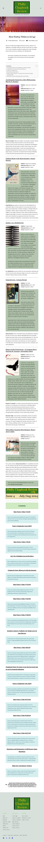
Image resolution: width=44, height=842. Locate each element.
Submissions (5, 823)
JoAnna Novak (15, 784)
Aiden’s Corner (25, 819)
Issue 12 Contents (16, 819)
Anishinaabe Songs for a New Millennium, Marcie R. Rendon (19, 67)
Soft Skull (25, 785)
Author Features (16, 823)
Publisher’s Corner (26, 817)
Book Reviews (15, 821)
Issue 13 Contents (16, 817)
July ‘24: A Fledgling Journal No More (22, 556)
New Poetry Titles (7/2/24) (22, 512)
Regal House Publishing (29, 785)
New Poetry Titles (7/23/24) (22, 599)
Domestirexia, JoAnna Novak (12, 72)
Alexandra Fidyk (12, 782)
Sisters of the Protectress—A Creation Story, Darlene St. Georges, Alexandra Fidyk (20, 74)
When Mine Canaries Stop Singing (30, 786)
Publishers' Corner (34, 40)
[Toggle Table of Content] (36, 66)
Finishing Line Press (24, 783)
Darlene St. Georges (12, 783)
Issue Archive (15, 825)
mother (32, 784)
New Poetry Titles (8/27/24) (22, 733)
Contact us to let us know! (16, 484)
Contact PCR (5, 827)
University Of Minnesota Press (18, 786)
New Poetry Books (16, 785)
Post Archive (25, 815)
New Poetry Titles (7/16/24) (22, 584)
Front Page (14, 815)
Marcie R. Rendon (28, 784)
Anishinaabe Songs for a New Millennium (22, 782)
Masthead (5, 819)
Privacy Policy (6, 829)
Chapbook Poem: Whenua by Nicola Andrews (22, 570)
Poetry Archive (15, 827)
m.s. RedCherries (21, 784)
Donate (4, 825)
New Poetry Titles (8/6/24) (22, 647)
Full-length (31, 783)
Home (4, 815)
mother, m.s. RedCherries (12, 70)
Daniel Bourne (32, 782)
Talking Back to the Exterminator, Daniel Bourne (16, 69)
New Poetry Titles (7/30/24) (22, 615)
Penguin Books (22, 785)
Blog (30, 40)
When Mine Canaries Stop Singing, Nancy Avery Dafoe (17, 76)
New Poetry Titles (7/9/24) (22, 542)
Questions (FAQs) (7, 821)
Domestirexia (18, 783)
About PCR (5, 817)
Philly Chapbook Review (13, 40)
